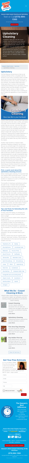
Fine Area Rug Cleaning (16, 327)
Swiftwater (17, 254)
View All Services (14, 352)
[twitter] (18, 434)
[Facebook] (16, 434)
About (13, 440)
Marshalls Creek (17, 257)
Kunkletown (15, 267)
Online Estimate (6, 440)
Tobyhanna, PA (6, 244)
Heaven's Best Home (7, 66)
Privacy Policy (20, 457)
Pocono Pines (15, 250)
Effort (11, 264)
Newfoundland (6, 281)
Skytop (16, 244)
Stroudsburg (19, 261)
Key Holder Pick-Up (15, 337)
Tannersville (6, 257)
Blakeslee (5, 250)
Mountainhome (7, 247)
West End (5, 267)
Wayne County (6, 278)
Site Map (11, 442)
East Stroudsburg (7, 261)
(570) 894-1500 (19, 18)
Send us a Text (14, 24)
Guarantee (17, 442)
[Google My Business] (17, 434)
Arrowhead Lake (19, 247)
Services (17, 66)
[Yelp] (20, 434)
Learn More (11, 313)
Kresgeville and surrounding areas (12, 274)
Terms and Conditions (11, 457)
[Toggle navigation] (26, 6)
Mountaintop (6, 271)
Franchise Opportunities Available (14, 445)
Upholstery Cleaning (15, 317)
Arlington (5, 285)
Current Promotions (21, 440)
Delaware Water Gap (18, 271)
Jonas (4, 264)
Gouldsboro (17, 278)
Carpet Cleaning (14, 303)
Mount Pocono (6, 254)
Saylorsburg (20, 264)
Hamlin (16, 281)
